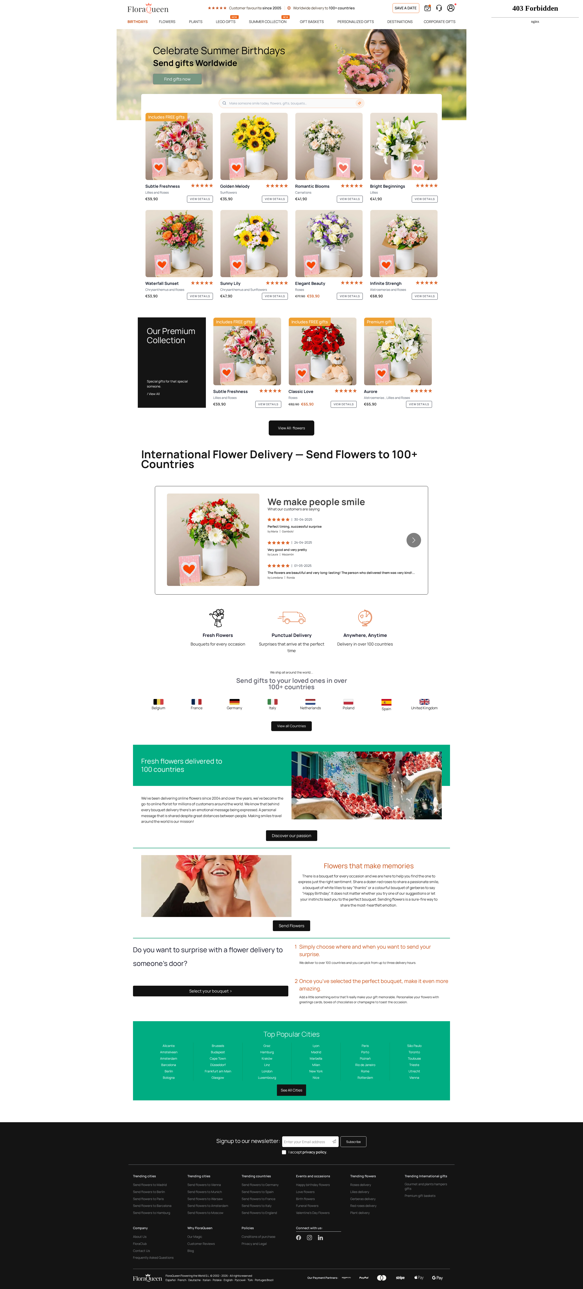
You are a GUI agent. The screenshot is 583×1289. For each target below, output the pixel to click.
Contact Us (141, 1250)
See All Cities (291, 1090)
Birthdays (138, 21)
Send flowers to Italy (256, 1205)
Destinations (400, 21)
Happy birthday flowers (313, 1185)
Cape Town (218, 1058)
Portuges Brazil (264, 1280)
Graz (266, 1045)
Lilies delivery (359, 1192)
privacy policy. (314, 1152)
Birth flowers (305, 1199)
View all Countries (291, 726)
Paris (365, 1045)
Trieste (414, 1065)
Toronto (414, 1052)
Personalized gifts (356, 21)
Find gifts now (177, 79)
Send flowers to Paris (148, 1199)
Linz (267, 1065)
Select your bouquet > (210, 991)
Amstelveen (168, 1052)
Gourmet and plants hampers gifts (426, 1186)
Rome (365, 1071)
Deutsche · (195, 1280)
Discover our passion (291, 835)
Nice (316, 1077)
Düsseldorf (218, 1065)
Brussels (218, 1045)
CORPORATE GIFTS (439, 21)
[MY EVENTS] (427, 8)
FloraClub (140, 1243)
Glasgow (218, 1077)
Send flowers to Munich (204, 1192)
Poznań (365, 1058)
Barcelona (168, 1065)
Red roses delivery (363, 1205)
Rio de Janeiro (365, 1065)
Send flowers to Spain (258, 1192)
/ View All (153, 394)
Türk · (251, 1280)
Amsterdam (168, 1058)
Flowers (167, 21)
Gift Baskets (312, 21)
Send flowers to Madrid (150, 1185)
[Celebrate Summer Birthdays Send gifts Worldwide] (291, 74)
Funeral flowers (307, 1205)
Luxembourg (267, 1077)
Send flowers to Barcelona (152, 1205)
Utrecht (414, 1071)
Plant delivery (360, 1212)
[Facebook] (301, 1237)
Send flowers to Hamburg (151, 1212)
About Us (139, 1236)
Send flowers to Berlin (149, 1192)
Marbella (316, 1058)
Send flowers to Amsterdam (207, 1205)
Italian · (207, 1280)
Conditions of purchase (258, 1236)
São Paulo (414, 1045)
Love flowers (305, 1192)
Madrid (316, 1052)
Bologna (169, 1077)
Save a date (406, 7)
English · (229, 1280)
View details (200, 199)
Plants (195, 21)
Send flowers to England (259, 1212)
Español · (171, 1280)
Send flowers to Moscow (205, 1212)
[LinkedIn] (320, 1237)
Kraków (267, 1058)
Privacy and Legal (254, 1243)
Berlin (169, 1071)
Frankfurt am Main (218, 1071)
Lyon (316, 1045)
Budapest (218, 1052)
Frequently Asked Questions (153, 1257)
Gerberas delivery (363, 1199)
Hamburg (267, 1052)
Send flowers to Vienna (204, 1185)
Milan (316, 1065)
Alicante (169, 1045)
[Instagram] (312, 1237)
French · (182, 1280)
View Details (242, 577)
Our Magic (194, 1236)
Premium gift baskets (420, 1195)
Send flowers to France (258, 1199)
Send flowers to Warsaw (205, 1199)
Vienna (414, 1077)
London (267, 1071)
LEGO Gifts (225, 21)
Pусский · (241, 1280)
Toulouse (414, 1058)
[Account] (450, 8)
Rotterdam (365, 1077)
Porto (365, 1052)
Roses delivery (360, 1185)
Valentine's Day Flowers (313, 1212)
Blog (190, 1250)
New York (316, 1071)
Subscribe (353, 1142)
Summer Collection (267, 21)
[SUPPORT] (439, 8)
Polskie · (218, 1280)
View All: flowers (291, 428)
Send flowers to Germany (260, 1185)
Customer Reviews (201, 1243)
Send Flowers (291, 925)
